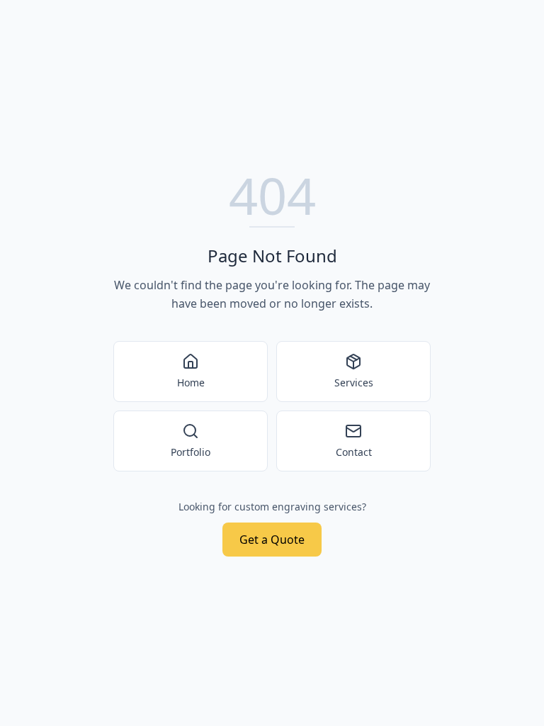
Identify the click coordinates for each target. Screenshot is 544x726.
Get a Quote (272, 539)
